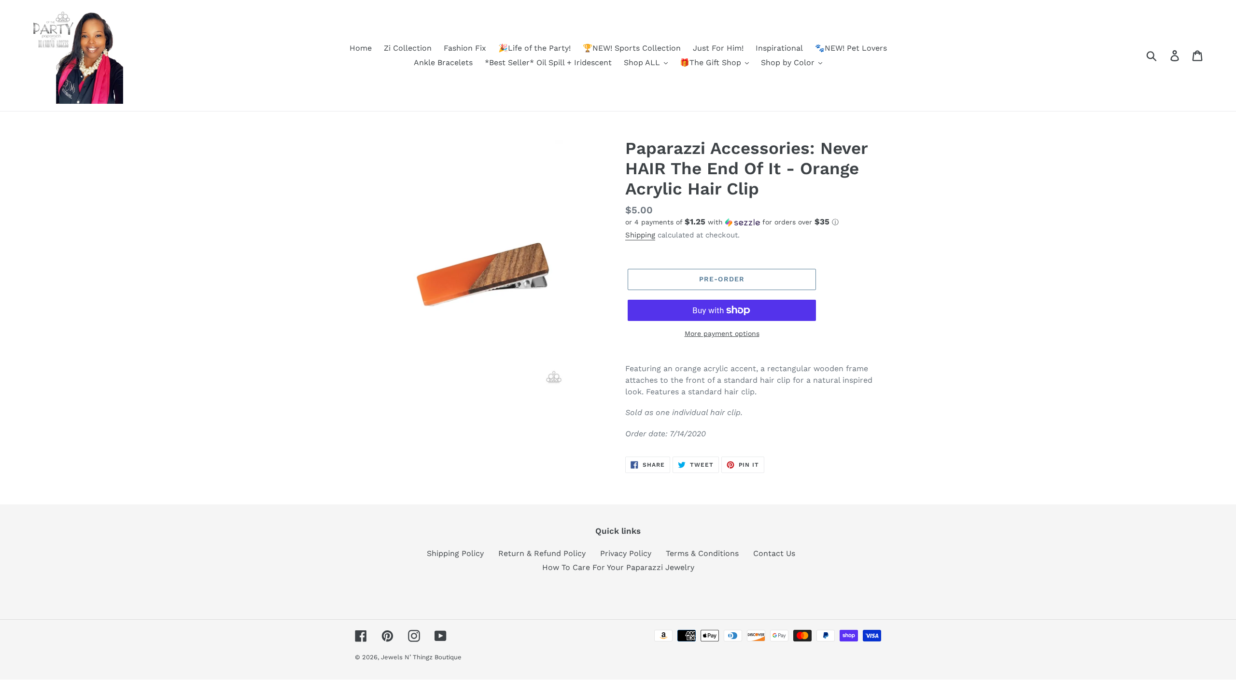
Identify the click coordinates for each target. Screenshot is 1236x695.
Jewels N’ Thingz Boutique (421, 657)
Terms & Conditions (702, 553)
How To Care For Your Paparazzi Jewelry (618, 567)
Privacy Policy (625, 553)
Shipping (640, 235)
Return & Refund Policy (542, 553)
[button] (753, 222)
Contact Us (774, 553)
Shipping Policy (455, 553)
